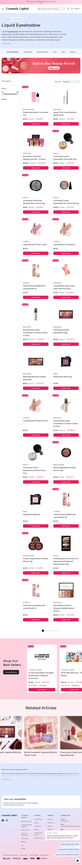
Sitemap (50, 829)
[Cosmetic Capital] (17, 8)
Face (55, 52)
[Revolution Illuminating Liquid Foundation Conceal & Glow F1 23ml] (35, 314)
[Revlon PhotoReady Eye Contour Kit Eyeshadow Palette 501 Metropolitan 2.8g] (66, 543)
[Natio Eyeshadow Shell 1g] (35, 499)
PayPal (23, 848)
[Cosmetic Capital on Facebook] (3, 820)
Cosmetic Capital (12, 855)
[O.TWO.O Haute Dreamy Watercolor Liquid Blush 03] (35, 590)
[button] (41, 685)
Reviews (50, 826)
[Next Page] (59, 631)
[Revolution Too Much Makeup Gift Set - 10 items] (35, 141)
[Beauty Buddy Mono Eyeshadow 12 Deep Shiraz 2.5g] (66, 452)
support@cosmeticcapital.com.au (70, 826)
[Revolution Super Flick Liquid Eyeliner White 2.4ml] (66, 97)
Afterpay (23, 841)
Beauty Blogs (38, 819)
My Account (24, 838)
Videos (36, 829)
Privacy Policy (23, 855)
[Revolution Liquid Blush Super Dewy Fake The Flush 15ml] (66, 270)
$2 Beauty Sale (42, 52)
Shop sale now (11, 672)
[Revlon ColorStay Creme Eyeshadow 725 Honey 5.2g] (66, 141)
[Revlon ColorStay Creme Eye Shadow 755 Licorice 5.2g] (35, 185)
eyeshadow (74, 773)
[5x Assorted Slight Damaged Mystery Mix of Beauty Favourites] (41, 657)
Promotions (37, 826)
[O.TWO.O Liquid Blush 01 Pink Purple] (35, 229)
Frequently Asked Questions (26, 825)
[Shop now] (41, 66)
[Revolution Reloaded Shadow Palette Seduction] (35, 361)
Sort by (58, 82)
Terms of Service (34, 855)
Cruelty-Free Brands (38, 833)
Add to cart (36, 124)
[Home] (4, 19)
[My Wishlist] (68, 9)
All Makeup (28, 52)
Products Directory (40, 838)
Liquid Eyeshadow (17, 19)
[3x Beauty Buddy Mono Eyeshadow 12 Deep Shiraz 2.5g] (35, 543)
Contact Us (51, 822)
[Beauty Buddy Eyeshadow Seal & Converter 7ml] (35, 97)
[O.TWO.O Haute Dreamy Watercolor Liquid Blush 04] (66, 499)
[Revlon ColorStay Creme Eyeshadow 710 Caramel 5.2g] (66, 185)
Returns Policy (25, 830)
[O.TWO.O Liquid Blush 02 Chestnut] (66, 229)
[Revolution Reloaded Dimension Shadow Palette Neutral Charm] (66, 590)
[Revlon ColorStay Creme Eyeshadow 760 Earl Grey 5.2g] (35, 452)
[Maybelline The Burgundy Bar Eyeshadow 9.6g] (66, 314)
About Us (50, 819)
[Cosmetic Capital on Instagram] (7, 820)
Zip (22, 845)
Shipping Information (24, 834)
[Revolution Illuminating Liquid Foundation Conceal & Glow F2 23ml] (66, 405)
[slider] (3, 94)
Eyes (8, 18)
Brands (36, 822)
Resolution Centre (26, 821)
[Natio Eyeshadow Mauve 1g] (66, 361)
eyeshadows (13, 31)
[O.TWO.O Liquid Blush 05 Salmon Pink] (35, 405)
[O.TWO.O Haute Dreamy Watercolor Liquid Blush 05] (35, 270)
